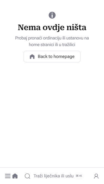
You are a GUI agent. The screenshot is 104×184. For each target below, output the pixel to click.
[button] (7, 176)
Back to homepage (56, 56)
